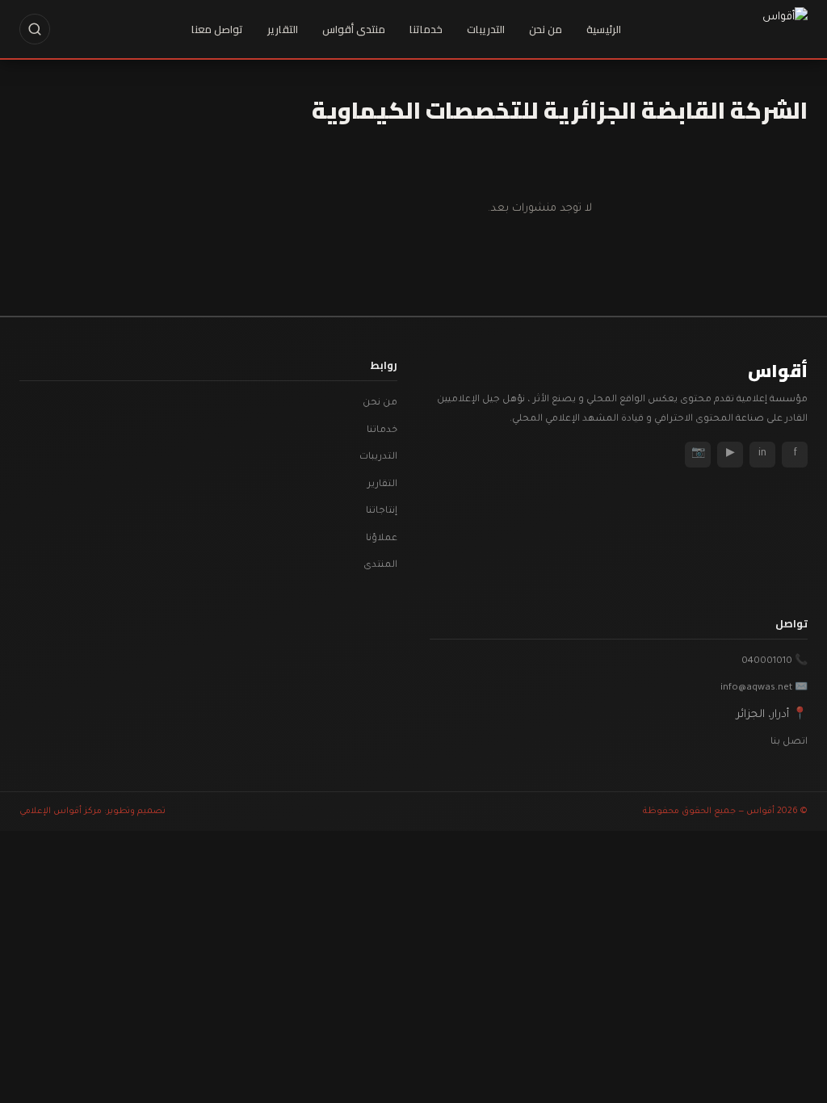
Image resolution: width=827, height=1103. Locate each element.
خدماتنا (426, 29)
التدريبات (486, 29)
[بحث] (34, 29)
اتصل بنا (789, 742)
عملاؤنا (381, 539)
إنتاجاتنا (381, 511)
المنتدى (380, 565)
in (762, 453)
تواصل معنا (217, 29)
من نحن (545, 29)
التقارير (282, 29)
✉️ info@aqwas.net (764, 688)
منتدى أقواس (353, 29)
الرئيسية (603, 29)
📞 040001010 (774, 661)
